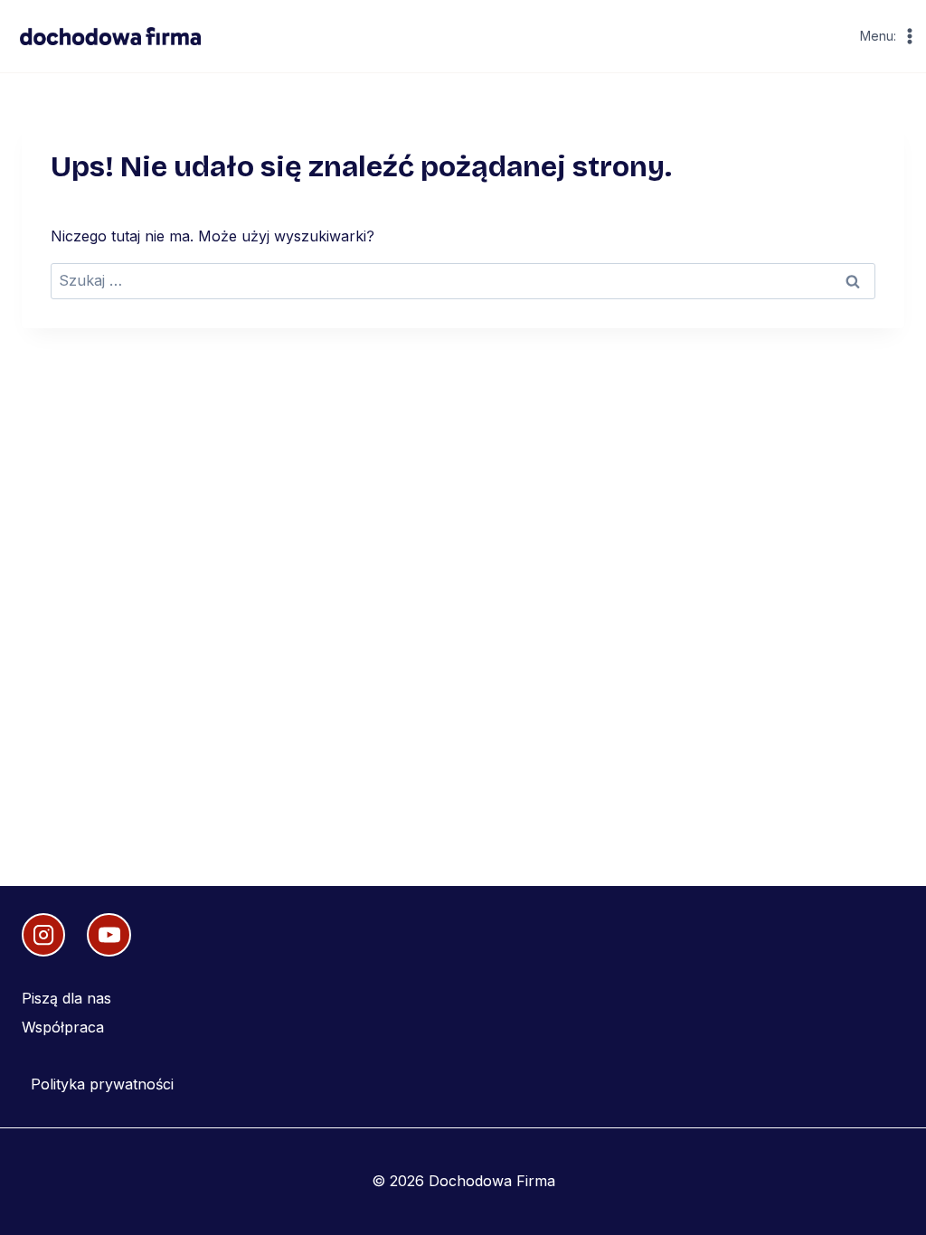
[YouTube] (108, 935)
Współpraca (63, 1027)
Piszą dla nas (66, 998)
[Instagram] (43, 935)
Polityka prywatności (102, 1084)
